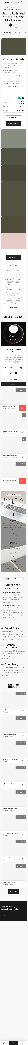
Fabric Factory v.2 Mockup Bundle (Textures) (10, 710)
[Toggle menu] (2, 2)
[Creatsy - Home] (7, 2)
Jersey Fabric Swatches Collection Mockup (10, 858)
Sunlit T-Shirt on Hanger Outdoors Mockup (10, 455)
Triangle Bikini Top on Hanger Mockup (10, 406)
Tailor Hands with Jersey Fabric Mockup (10, 784)
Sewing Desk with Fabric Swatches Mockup (10, 808)
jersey (9, 294)
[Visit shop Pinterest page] (11, 373)
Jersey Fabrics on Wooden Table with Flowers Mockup (10, 833)
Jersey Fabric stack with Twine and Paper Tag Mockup (10, 882)
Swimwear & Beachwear (13, 408)
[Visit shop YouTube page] (16, 373)
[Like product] (22, 1043)
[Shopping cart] (21, 2)
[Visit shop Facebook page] (16, 368)
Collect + (22, 390)
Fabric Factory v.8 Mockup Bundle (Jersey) (10, 734)
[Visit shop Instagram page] (21, 368)
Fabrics (17, 7)
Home (8, 7)
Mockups (13, 7)
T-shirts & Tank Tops (14, 457)
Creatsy (6, 408)
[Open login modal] (24, 2)
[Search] (18, 2)
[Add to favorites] (17, 390)
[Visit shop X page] (5, 368)
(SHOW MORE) (13, 307)
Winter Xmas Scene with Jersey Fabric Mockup (10, 759)
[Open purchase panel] (13, 1043)
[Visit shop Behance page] (11, 368)
